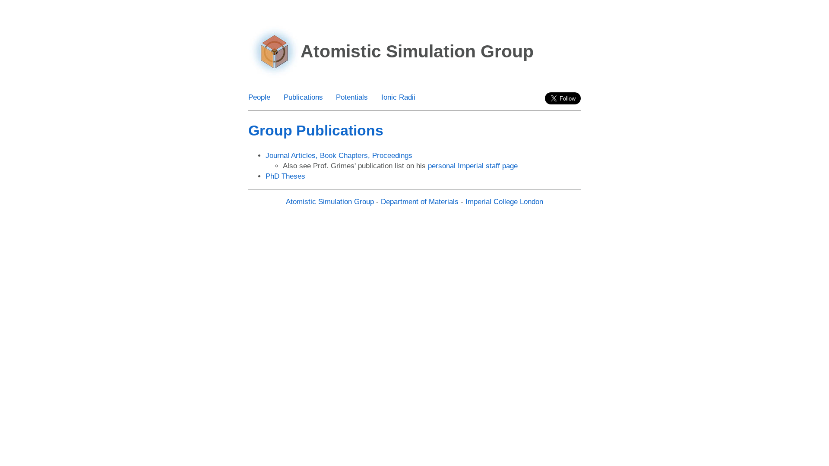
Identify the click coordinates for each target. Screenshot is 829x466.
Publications (303, 97)
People (259, 97)
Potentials (352, 97)
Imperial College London (504, 202)
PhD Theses (285, 176)
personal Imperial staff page (473, 166)
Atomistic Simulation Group (330, 202)
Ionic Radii (398, 97)
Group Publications (315, 130)
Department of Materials (420, 202)
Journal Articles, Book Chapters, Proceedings (339, 155)
